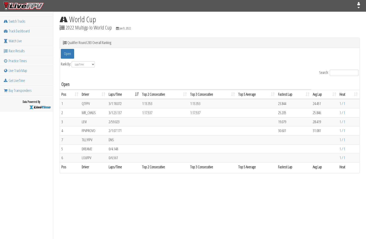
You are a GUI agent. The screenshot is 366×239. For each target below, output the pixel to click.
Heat (342, 94)
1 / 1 (342, 103)
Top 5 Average (247, 94)
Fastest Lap (285, 94)
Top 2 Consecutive (153, 94)
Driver (85, 94)
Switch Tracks (16, 21)
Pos (63, 94)
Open (67, 53)
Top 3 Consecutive (201, 94)
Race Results (16, 50)
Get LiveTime (16, 80)
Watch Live (15, 40)
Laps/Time (115, 94)
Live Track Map (17, 70)
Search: (324, 72)
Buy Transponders (20, 90)
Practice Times (17, 60)
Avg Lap (317, 94)
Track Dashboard (19, 30)
